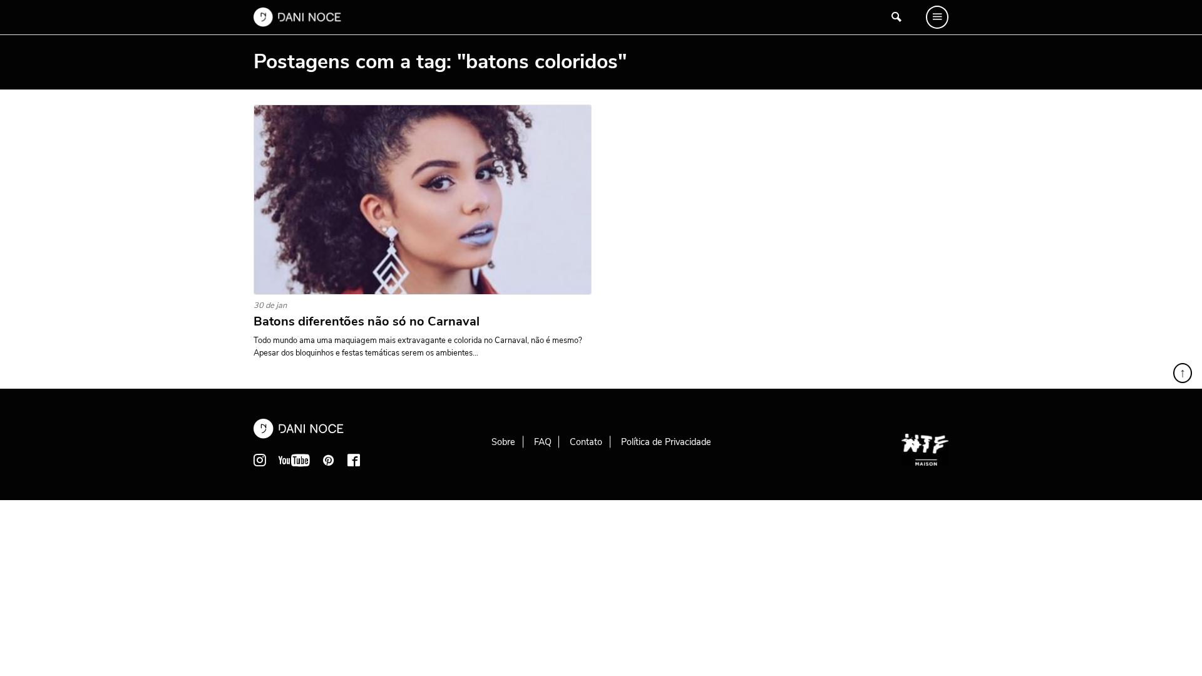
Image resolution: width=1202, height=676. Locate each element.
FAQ (543, 442)
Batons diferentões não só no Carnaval (367, 321)
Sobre (503, 442)
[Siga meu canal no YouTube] (294, 460)
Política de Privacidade (666, 442)
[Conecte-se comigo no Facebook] (353, 460)
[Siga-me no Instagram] (260, 460)
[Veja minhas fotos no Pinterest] (328, 460)
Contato (586, 442)
